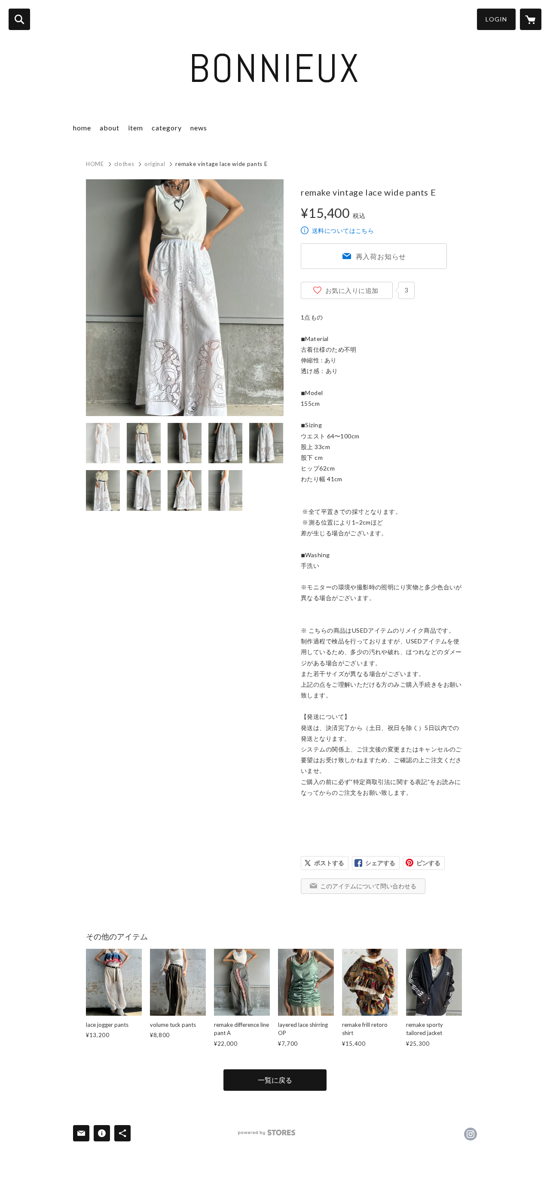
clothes (124, 163)
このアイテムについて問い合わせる (368, 886)
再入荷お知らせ (381, 256)
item (135, 128)
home (82, 128)
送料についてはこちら (343, 230)
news (198, 128)
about (109, 128)
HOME (95, 163)
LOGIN (496, 19)
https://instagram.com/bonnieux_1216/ (470, 1134)
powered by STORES (266, 1132)
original (154, 163)
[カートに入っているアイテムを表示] (530, 19)
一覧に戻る (275, 1080)
